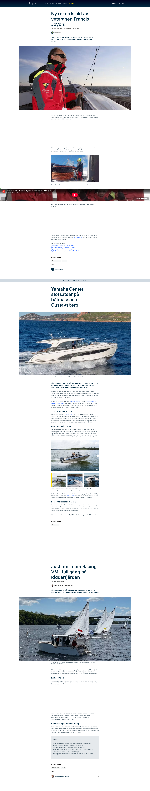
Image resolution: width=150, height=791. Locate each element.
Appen (65, 3)
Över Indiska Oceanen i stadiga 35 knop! (63, 247)
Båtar (46, 3)
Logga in (114, 3)
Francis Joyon (56, 260)
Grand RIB (61, 403)
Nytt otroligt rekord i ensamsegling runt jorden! (65, 249)
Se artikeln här (78, 237)
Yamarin (78, 401)
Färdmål (52, 3)
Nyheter (71, 3)
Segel (64, 260)
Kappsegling (55, 767)
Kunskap (58, 3)
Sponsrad (54, 524)
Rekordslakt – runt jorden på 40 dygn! (62, 245)
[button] (97, 456)
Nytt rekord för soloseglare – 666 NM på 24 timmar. (66, 251)
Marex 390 (69, 414)
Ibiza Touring (71, 496)
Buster (73, 401)
